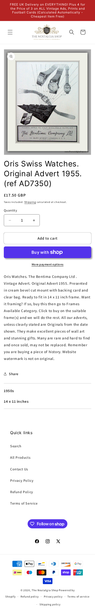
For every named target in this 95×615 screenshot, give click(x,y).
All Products (20, 457)
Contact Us (19, 469)
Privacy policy (53, 596)
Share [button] (13, 374)
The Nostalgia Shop (45, 590)
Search (16, 446)
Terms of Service (24, 503)
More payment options (48, 264)
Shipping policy (50, 604)
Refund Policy (21, 492)
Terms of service (78, 596)
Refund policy (30, 596)
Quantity (10, 210)
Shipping (30, 202)
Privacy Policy (21, 480)
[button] (10, 32)
